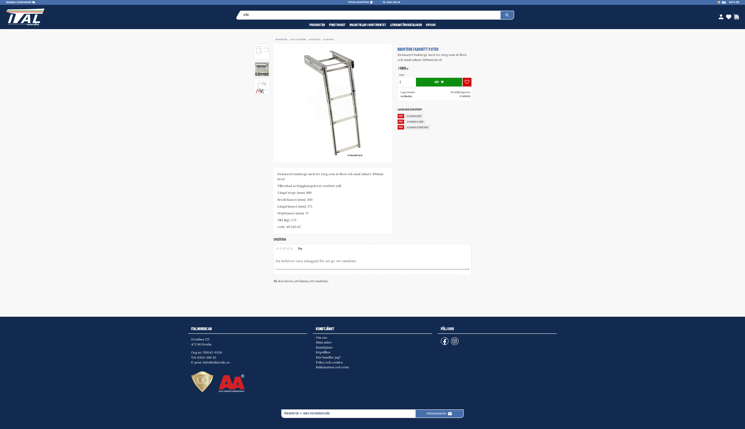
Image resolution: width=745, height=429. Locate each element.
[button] (467, 82)
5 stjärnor (291, 248)
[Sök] (507, 15)
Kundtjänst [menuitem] (324, 347)
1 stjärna (277, 248)
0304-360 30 (393, 2)
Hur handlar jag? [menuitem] (328, 357)
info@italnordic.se (216, 362)
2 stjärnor (281, 248)
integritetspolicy (370, 423)
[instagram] (444, 339)
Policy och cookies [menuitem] (329, 362)
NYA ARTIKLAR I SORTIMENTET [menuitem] (368, 25)
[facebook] (441, 339)
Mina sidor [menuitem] (324, 342)
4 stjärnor (288, 248)
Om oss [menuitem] (431, 25)
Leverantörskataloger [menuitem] (406, 25)
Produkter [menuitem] (317, 25)
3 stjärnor (284, 248)
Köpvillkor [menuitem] (323, 352)
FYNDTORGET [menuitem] (337, 25)
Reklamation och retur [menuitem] (332, 367)
